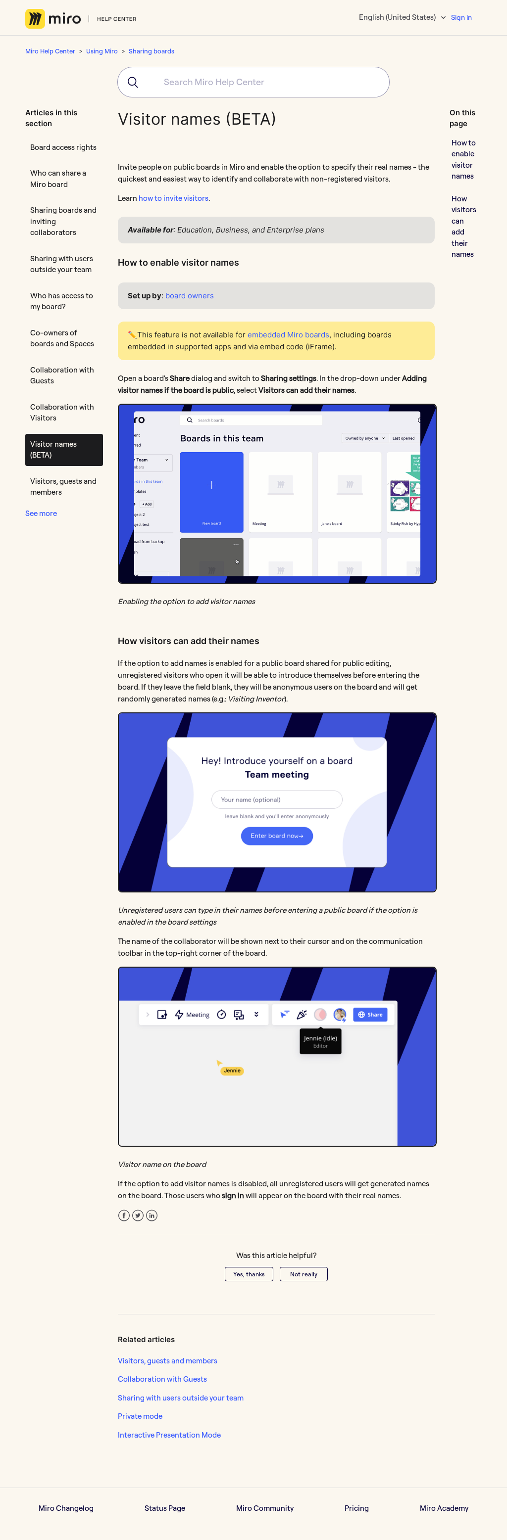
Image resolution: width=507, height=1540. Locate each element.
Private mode (140, 1416)
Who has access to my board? (61, 301)
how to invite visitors (173, 198)
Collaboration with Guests (62, 375)
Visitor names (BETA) (53, 449)
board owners (189, 295)
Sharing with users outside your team (61, 264)
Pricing (357, 1508)
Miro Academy (444, 1508)
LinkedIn (152, 1216)
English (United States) (398, 17)
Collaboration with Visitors (62, 412)
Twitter (138, 1216)
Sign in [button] (461, 17)
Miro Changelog (66, 1508)
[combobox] (253, 82)
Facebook (124, 1216)
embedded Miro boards (288, 334)
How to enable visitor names (464, 159)
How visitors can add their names (464, 226)
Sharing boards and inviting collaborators (63, 221)
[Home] (81, 19)
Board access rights (63, 147)
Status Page (165, 1508)
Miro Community (265, 1508)
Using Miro (102, 51)
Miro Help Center (50, 51)
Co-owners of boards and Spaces (62, 338)
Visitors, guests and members (63, 486)
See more (41, 513)
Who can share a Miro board (58, 178)
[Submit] (128, 82)
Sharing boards (151, 51)
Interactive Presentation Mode (169, 1435)
